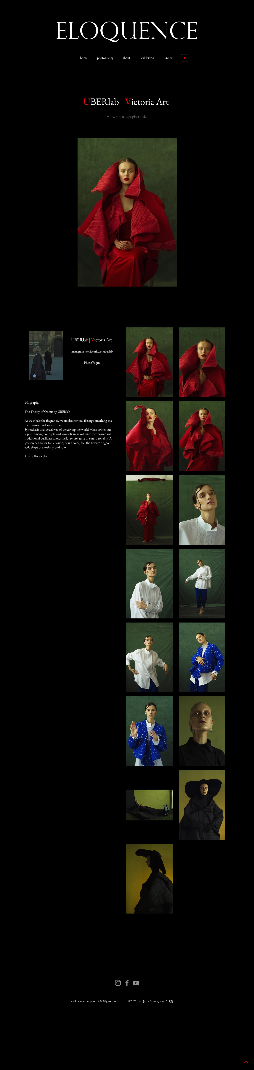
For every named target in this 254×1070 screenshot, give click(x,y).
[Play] (184, 58)
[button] (127, 212)
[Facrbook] (127, 983)
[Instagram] (118, 983)
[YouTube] (136, 983)
